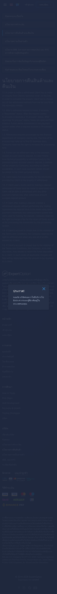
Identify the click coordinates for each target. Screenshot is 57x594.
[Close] (44, 289)
